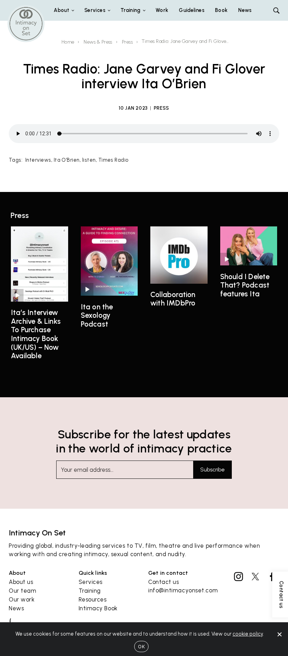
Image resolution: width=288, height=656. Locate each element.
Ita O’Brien (67, 160)
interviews (38, 160)
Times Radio (113, 160)
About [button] (61, 10)
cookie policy (248, 634)
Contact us (163, 581)
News (244, 10)
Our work (21, 599)
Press (127, 42)
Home (67, 42)
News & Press (98, 42)
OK (141, 646)
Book (221, 10)
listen (89, 160)
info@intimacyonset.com (183, 590)
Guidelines (191, 10)
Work (162, 10)
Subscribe (212, 470)
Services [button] (94, 10)
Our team (22, 590)
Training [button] (130, 10)
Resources (93, 599)
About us (21, 581)
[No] (279, 634)
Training (90, 590)
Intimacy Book (98, 608)
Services (91, 581)
